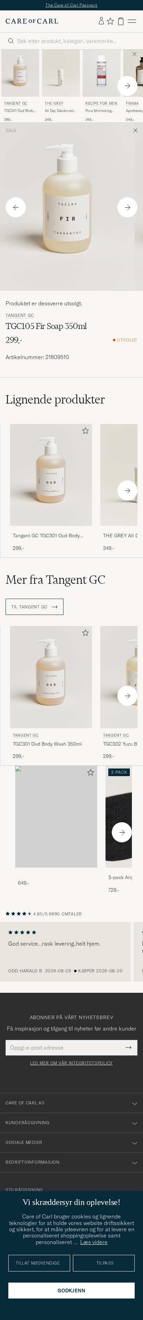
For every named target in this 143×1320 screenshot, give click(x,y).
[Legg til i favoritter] (84, 432)
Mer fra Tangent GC (56, 579)
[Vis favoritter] (110, 21)
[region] (71, 952)
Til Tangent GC (30, 607)
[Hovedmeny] (132, 21)
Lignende (55, 399)
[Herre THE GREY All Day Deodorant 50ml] (61, 73)
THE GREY (54, 103)
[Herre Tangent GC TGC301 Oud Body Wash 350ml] (20, 73)
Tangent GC (15, 103)
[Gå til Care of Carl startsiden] (32, 21)
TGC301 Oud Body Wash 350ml (19, 110)
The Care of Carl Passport (71, 5)
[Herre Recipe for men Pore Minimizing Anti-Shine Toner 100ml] (101, 73)
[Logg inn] (101, 21)
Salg (11, 130)
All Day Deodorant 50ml (59, 110)
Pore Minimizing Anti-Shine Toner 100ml (98, 110)
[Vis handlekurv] (121, 21)
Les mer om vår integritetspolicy (71, 1063)
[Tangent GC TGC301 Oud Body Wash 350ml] (51, 530)
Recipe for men (101, 103)
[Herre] (56, 817)
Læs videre (94, 1242)
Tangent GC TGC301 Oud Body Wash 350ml (46, 535)
